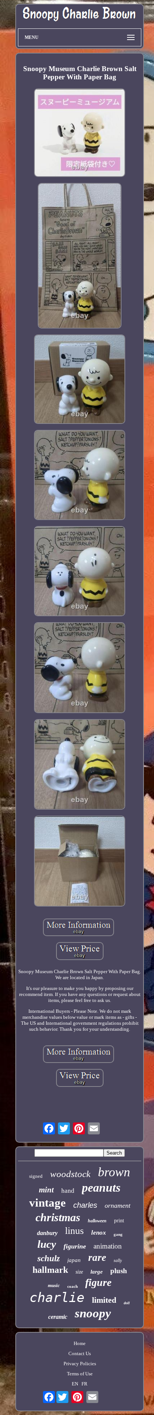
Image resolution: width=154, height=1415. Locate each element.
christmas (58, 1217)
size (79, 1272)
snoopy (93, 1313)
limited (104, 1300)
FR (84, 1384)
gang (118, 1234)
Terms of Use (80, 1373)
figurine (75, 1246)
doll (127, 1303)
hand (67, 1190)
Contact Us (79, 1353)
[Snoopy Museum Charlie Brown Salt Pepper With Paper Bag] (79, 133)
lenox (98, 1232)
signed (36, 1176)
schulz (48, 1258)
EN (75, 1384)
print (119, 1220)
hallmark (50, 1270)
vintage (47, 1202)
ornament (117, 1205)
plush (118, 1271)
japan (74, 1260)
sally (118, 1260)
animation (107, 1246)
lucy (46, 1244)
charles (85, 1205)
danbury (47, 1233)
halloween (97, 1220)
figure (98, 1282)
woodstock (70, 1174)
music (54, 1285)
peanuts (101, 1187)
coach (72, 1286)
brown (114, 1172)
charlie (57, 1297)
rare (97, 1257)
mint (46, 1189)
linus (74, 1230)
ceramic (57, 1317)
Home (80, 1343)
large (96, 1272)
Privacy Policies (80, 1363)
